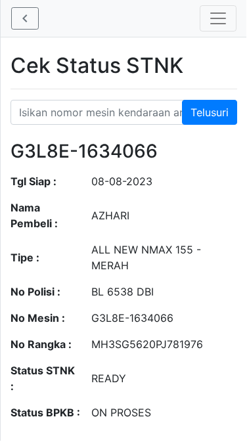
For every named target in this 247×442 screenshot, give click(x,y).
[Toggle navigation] (218, 18)
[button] (25, 18)
